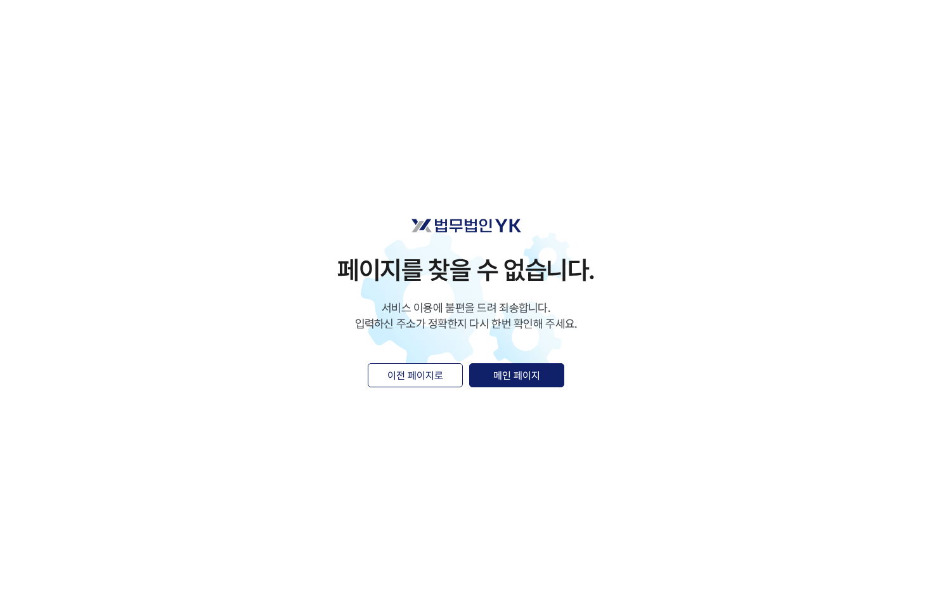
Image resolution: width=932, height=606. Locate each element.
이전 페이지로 (415, 375)
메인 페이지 (516, 375)
